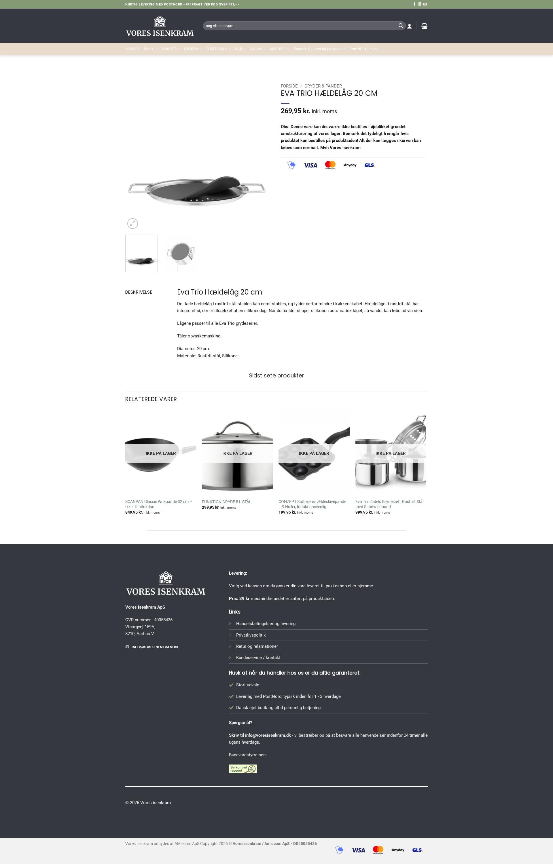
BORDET (169, 49)
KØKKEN (191, 49)
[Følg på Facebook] (414, 4)
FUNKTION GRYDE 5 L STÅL (226, 502)
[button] (409, 26)
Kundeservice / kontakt (258, 657)
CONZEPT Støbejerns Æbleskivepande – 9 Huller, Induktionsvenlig (312, 504)
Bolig (149, 49)
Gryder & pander (409, 68)
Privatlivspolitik (251, 635)
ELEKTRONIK (216, 49)
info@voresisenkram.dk (268, 735)
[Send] (400, 25)
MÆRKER (278, 49)
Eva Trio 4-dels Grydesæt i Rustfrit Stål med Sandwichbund (389, 504)
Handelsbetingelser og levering (266, 623)
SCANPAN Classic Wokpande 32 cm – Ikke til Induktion (158, 504)
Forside (132, 49)
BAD (238, 49)
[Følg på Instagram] (419, 4)
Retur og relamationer (257, 646)
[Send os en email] (425, 4)
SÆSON (256, 49)
